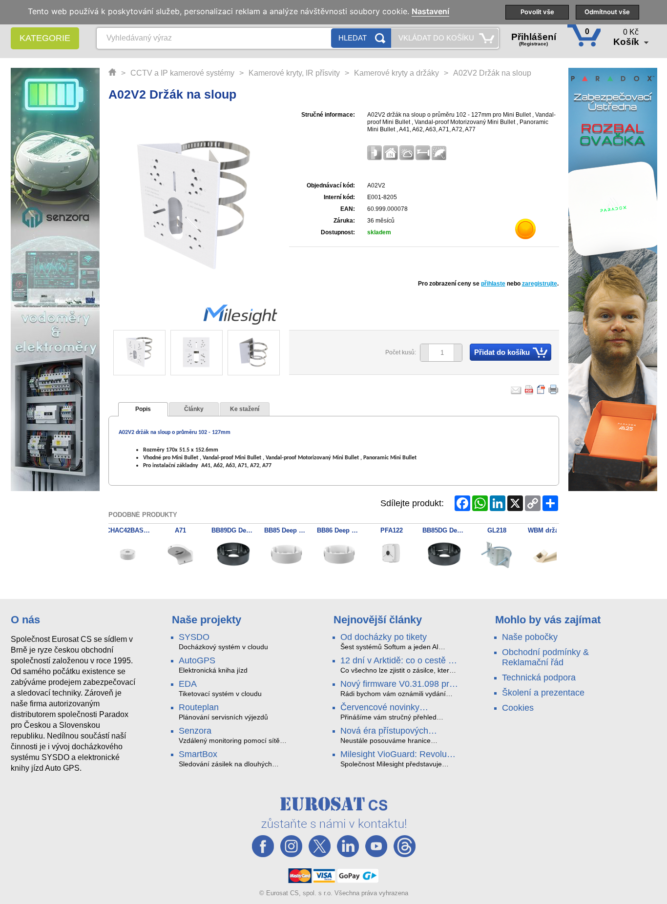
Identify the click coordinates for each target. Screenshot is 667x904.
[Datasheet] (541, 389)
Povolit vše (537, 12)
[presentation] (143, 409)
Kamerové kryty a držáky (396, 73)
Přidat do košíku (502, 352)
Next (266, 353)
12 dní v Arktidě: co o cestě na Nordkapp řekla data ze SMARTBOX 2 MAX (399, 661)
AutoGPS (197, 660)
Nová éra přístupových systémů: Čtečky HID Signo (393, 731)
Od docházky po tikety (383, 637)
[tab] (143, 409)
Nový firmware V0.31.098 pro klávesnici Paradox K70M (397, 684)
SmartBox (198, 754)
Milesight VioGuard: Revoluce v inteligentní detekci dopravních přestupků (398, 754)
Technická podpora (539, 677)
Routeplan (199, 707)
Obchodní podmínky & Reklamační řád (545, 657)
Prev (126, 353)
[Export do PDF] (529, 389)
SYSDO (194, 637)
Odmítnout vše (607, 12)
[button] (458, 352)
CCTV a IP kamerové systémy (182, 73)
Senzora (195, 731)
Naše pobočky (530, 637)
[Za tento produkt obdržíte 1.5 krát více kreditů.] (526, 231)
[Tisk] (553, 389)
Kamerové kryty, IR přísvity (294, 73)
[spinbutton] (437, 353)
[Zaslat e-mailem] (516, 389)
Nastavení (430, 11)
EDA (188, 684)
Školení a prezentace (543, 693)
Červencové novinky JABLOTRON (379, 707)
